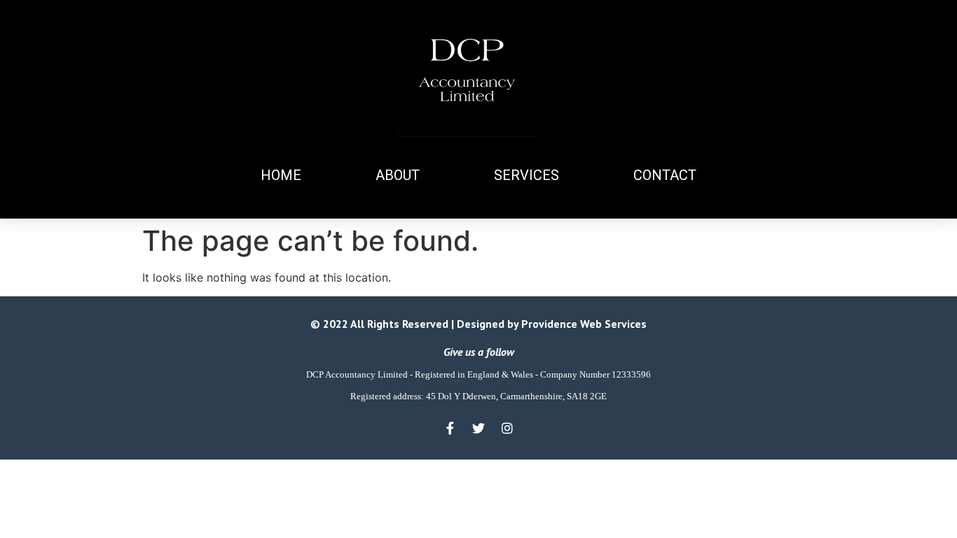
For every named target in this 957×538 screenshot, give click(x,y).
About (398, 175)
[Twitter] (478, 428)
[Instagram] (507, 428)
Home (281, 175)
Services (526, 175)
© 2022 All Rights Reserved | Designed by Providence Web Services (478, 324)
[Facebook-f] (449, 428)
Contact (664, 175)
